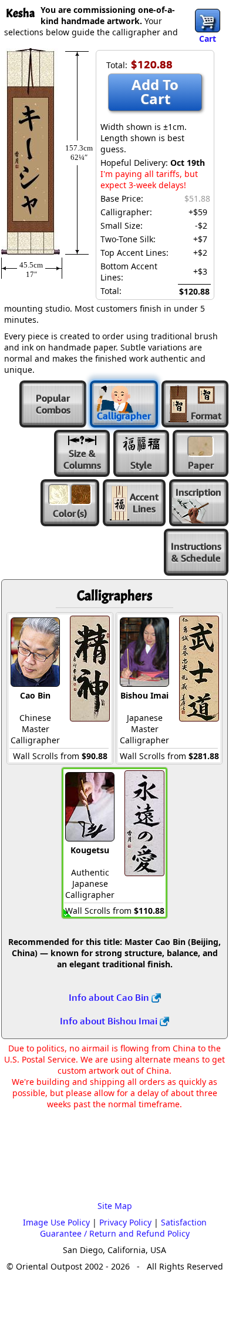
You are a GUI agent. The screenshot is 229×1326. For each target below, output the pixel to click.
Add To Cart (155, 91)
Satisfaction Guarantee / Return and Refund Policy (123, 1228)
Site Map (114, 1205)
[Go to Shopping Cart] (207, 20)
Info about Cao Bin (110, 997)
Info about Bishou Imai (110, 1021)
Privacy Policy (125, 1222)
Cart (207, 38)
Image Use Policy (56, 1222)
